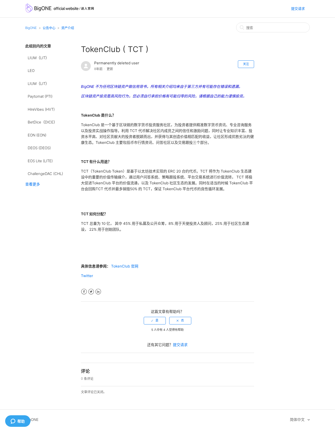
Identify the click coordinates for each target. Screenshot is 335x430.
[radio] (155, 320)
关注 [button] (246, 64)
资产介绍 (67, 28)
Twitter (87, 275)
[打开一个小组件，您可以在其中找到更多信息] (17, 421)
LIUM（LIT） (38, 57)
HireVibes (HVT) (41, 109)
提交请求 (298, 8)
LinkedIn (98, 292)
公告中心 (49, 28)
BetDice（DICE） (42, 122)
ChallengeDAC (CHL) (45, 173)
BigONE (31, 28)
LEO (31, 70)
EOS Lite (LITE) (40, 161)
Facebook (84, 292)
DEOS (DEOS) (39, 148)
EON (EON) (37, 135)
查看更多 (32, 184)
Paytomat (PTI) (40, 96)
